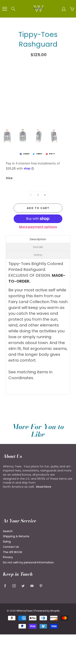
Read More (43, 487)
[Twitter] (22, 585)
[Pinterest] (40, 585)
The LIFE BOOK (12, 552)
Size (9, 178)
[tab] (38, 239)
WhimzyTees (24, 611)
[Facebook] (5, 585)
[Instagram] (14, 585)
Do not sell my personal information (28, 562)
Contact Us (11, 547)
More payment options (38, 227)
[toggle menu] (4, 9)
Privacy (8, 557)
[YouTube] (31, 585)
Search (8, 531)
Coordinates (20, 378)
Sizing (7, 541)
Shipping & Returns (16, 536)
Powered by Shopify (47, 611)
